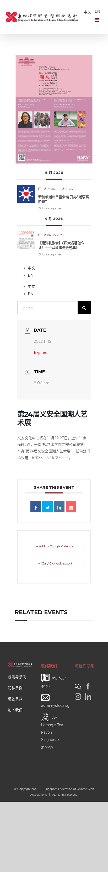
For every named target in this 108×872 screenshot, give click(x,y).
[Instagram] (78, 696)
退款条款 (15, 699)
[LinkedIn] (88, 696)
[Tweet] (47, 506)
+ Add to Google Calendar (55, 546)
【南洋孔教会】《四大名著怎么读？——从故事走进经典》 (61, 245)
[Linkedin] (59, 506)
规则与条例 (17, 677)
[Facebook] (88, 686)
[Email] (71, 506)
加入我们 (15, 710)
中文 (87, 12)
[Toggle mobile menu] (97, 20)
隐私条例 (15, 688)
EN (97, 11)
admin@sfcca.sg (55, 705)
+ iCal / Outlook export (55, 563)
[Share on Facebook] (35, 506)
